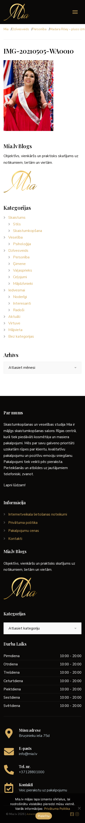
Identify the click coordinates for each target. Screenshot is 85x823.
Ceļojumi (20, 277)
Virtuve (14, 323)
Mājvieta (15, 329)
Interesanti (22, 303)
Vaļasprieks (22, 270)
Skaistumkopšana (27, 230)
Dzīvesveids (20, 29)
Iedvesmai (16, 290)
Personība (39, 29)
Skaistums (17, 217)
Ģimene (19, 263)
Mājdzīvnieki (23, 283)
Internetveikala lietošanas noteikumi (37, 514)
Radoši (18, 310)
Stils (17, 224)
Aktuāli (14, 316)
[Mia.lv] (17, 12)
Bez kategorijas (21, 336)
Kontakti (15, 538)
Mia (6, 29)
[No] (79, 808)
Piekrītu (44, 816)
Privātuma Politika (57, 808)
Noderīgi (20, 296)
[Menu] (75, 12)
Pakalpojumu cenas (23, 530)
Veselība (15, 237)
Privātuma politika (23, 522)
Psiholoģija (22, 244)
